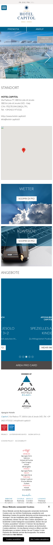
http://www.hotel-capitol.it (13, 116)
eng (24, 2)
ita (20, 2)
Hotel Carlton (26, 479)
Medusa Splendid (42, 502)
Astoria (21, 503)
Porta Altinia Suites (26, 482)
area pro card (26, 365)
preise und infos (45, 39)
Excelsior (9, 503)
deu (32, 2)
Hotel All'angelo (26, 465)
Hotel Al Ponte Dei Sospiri (26, 461)
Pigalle (29, 503)
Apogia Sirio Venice (26, 457)
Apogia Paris (26, 471)
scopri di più (26, 198)
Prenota (13, 29)
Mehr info (29, 347)
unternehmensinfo (17, 434)
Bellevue (9, 501)
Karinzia (20, 501)
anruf (40, 29)
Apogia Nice (26, 475)
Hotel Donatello (26, 488)
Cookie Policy (7, 441)
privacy (4, 434)
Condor (29, 501)
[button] (23, 150)
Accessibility (20, 441)
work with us (34, 434)
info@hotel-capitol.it (10, 119)
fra (28, 2)
